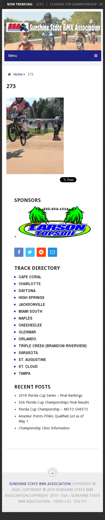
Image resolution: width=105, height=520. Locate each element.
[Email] (52, 252)
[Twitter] (30, 252)
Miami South (30, 311)
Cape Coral (30, 277)
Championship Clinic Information (44, 428)
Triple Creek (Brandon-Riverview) (53, 345)
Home (17, 74)
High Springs (31, 297)
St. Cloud (28, 366)
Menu (12, 56)
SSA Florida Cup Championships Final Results (54, 402)
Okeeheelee (30, 325)
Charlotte (30, 283)
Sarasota (28, 352)
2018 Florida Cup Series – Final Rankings (50, 395)
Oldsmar (27, 332)
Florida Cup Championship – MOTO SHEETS (53, 409)
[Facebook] (18, 252)
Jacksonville (32, 304)
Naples (25, 318)
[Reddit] (41, 252)
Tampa (24, 373)
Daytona (27, 290)
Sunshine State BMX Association (40, 484)
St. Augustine (32, 359)
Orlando (27, 339)
